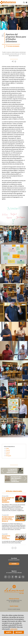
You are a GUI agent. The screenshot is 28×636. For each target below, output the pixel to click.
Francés (8, 452)
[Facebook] (12, 576)
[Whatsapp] (5, 576)
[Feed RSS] (23, 576)
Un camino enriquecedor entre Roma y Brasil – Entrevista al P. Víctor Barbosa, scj (8, 519)
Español (8, 450)
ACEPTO (8, 632)
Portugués (8, 455)
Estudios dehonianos (13, 46)
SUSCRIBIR (14, 563)
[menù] (26, 2)
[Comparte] (12, 61)
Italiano (8, 454)
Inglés (7, 448)
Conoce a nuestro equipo (14, 609)
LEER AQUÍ (13, 629)
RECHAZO (19, 632)
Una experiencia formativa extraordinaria (6, 537)
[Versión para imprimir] (15, 61)
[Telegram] (9, 576)
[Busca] (24, 2)
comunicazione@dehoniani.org (14, 600)
